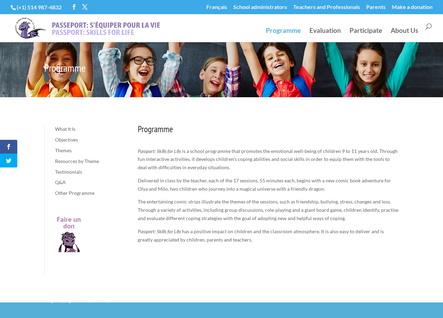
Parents (376, 7)
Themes (63, 150)
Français (216, 7)
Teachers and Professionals (326, 7)
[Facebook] (74, 7)
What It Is (65, 129)
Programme (283, 31)
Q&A (60, 182)
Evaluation (325, 31)
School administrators (260, 7)
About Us (404, 31)
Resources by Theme (77, 161)
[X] (85, 7)
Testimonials (68, 172)
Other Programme (74, 193)
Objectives (66, 140)
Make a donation (412, 7)
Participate (366, 31)
